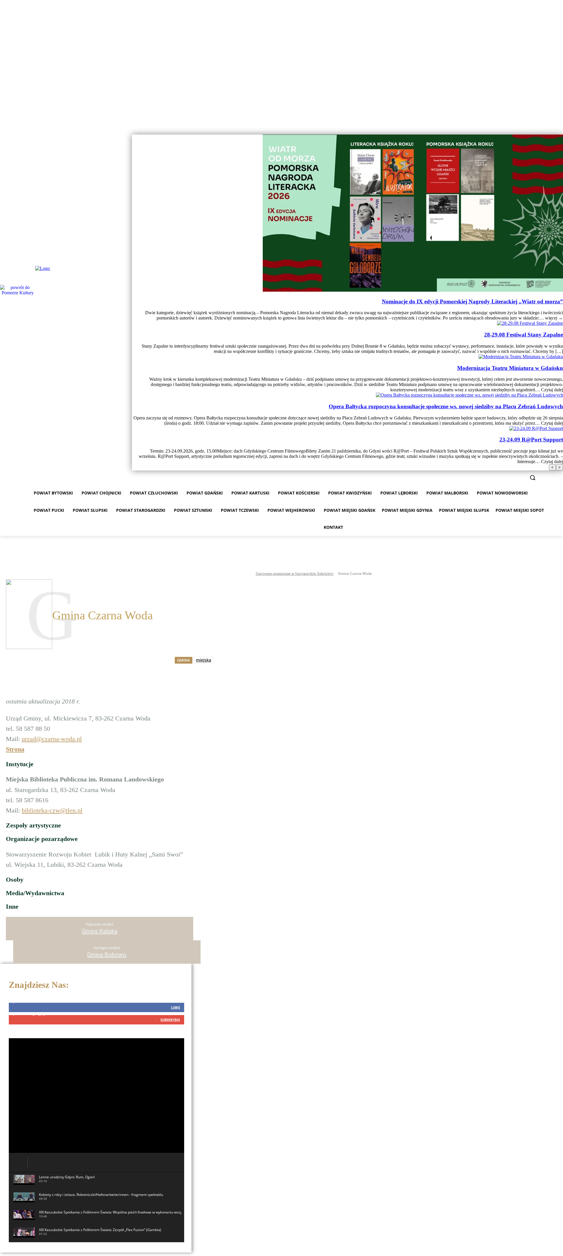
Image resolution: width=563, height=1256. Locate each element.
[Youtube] (559, 130)
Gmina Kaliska (99, 931)
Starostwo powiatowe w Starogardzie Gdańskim (294, 573)
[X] (167, 670)
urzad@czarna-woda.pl (52, 738)
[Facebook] (551, 130)
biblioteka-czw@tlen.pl (52, 810)
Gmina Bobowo (106, 955)
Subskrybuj (170, 1019)
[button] (532, 477)
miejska (203, 660)
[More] (231, 670)
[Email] (189, 670)
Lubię (175, 1007)
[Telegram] (209, 670)
